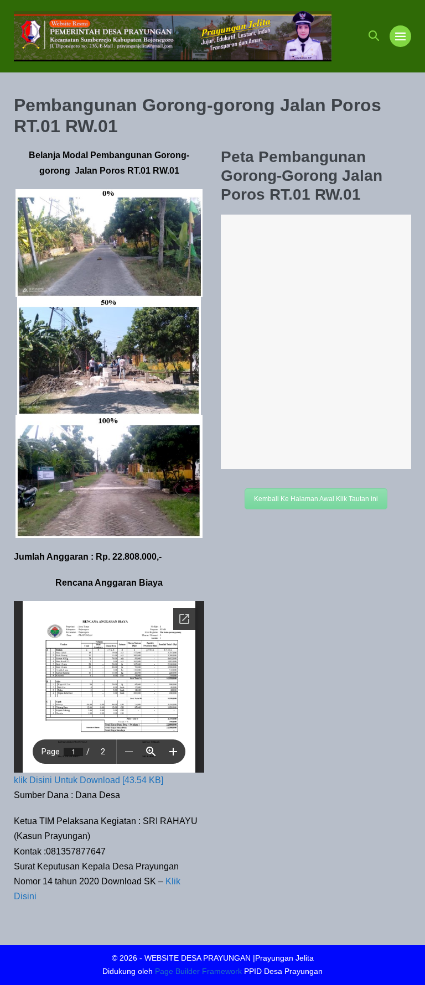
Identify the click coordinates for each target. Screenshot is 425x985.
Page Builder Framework (198, 971)
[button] (374, 36)
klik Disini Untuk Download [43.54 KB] (88, 780)
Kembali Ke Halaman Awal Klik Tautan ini (316, 499)
